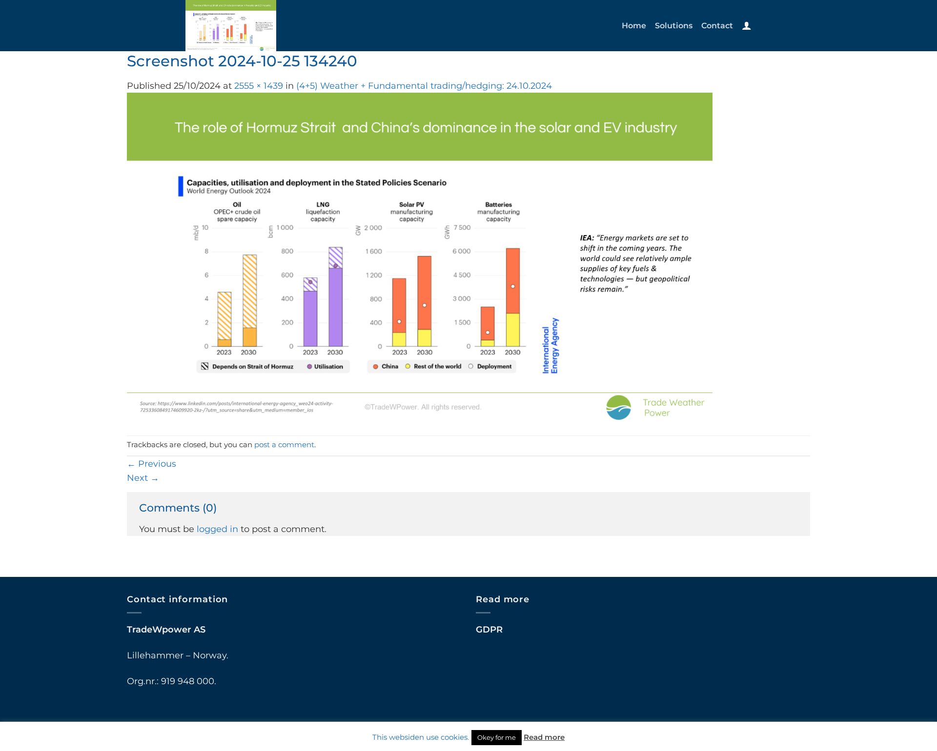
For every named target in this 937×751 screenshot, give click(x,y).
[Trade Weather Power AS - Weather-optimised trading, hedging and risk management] (252, 25)
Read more (544, 737)
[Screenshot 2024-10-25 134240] (420, 256)
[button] (747, 25)
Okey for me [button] (496, 737)
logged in (217, 528)
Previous (151, 463)
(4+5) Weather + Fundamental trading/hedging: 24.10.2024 (424, 85)
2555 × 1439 (258, 85)
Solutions (674, 25)
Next (143, 477)
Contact (717, 25)
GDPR (489, 629)
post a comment (284, 444)
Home (634, 25)
